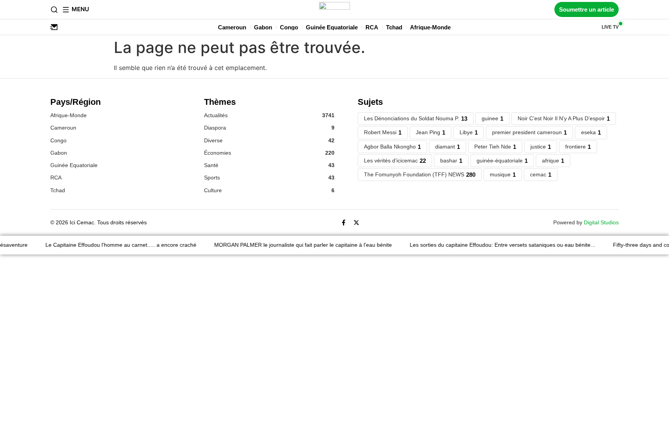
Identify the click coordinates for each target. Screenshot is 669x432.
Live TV (610, 27)
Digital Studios (601, 222)
